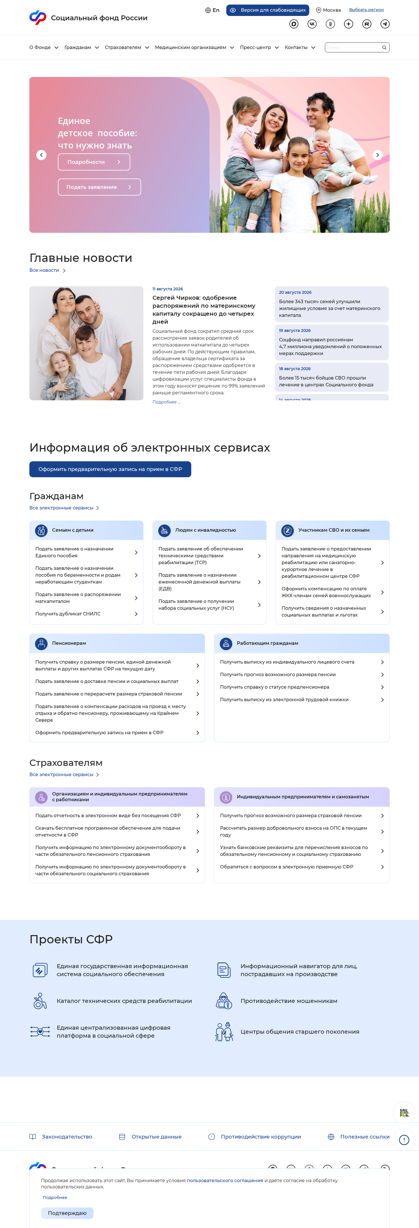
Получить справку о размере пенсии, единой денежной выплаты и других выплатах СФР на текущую (103, 665)
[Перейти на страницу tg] (385, 23)
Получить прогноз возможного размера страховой (291, 815)
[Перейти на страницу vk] (312, 23)
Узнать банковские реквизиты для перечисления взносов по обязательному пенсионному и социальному (294, 851)
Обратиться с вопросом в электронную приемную (286, 867)
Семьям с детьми (72, 530)
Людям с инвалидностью (205, 530)
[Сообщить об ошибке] (404, 1140)
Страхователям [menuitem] (123, 47)
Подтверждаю (67, 1213)
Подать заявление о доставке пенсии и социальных (106, 681)
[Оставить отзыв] (404, 1112)
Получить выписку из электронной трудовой (284, 699)
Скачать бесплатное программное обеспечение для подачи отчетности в (107, 831)
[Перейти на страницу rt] (366, 23)
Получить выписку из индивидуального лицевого (287, 662)
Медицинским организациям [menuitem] (190, 47)
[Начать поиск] (384, 46)
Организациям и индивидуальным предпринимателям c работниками (120, 796)
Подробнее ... (166, 402)
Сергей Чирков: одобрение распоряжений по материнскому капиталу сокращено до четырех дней (203, 309)
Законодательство (67, 1136)
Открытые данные (157, 1136)
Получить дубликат (67, 614)
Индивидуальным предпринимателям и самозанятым (303, 796)
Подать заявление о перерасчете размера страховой (108, 694)
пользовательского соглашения (225, 1180)
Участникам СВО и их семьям (334, 530)
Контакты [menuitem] (296, 47)
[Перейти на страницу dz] (348, 23)
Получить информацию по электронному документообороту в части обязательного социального (110, 870)
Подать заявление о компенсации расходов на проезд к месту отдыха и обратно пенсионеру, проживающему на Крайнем (110, 713)
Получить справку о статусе (274, 687)
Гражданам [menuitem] (77, 47)
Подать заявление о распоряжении (78, 598)
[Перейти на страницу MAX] (293, 23)
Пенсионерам (69, 643)
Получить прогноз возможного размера (278, 674)
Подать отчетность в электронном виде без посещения (108, 815)
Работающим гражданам (267, 643)
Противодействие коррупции (261, 1136)
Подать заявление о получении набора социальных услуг (196, 605)
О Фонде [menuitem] (40, 47)
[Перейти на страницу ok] (330, 23)
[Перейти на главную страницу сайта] (88, 17)
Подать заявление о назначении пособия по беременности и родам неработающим (78, 575)
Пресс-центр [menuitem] (255, 47)
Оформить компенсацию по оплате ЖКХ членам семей (326, 592)
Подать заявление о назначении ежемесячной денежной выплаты (199, 581)
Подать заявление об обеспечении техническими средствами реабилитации (200, 555)
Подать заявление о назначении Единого (74, 552)
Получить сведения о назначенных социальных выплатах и (324, 611)
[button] (41, 155)
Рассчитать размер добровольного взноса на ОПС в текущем (293, 831)
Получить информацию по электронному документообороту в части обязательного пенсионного (110, 851)
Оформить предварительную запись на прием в (99, 732)
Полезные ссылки (365, 1136)
